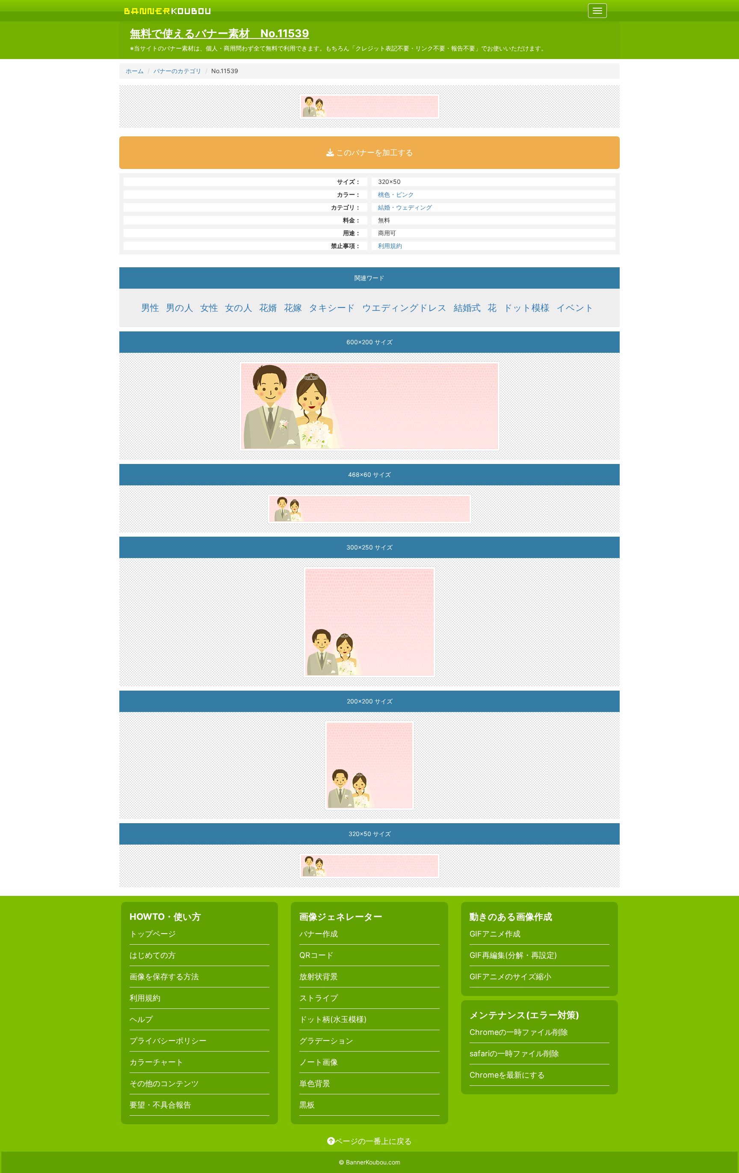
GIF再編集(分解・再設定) (513, 955)
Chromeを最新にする (507, 1074)
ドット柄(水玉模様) (333, 1019)
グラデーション (326, 1040)
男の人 (179, 307)
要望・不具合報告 (160, 1104)
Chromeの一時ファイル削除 (519, 1032)
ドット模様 (526, 307)
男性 (150, 307)
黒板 (307, 1104)
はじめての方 (153, 955)
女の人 (238, 307)
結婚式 (467, 307)
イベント (575, 307)
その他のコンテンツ (164, 1083)
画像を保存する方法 (164, 976)
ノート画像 (318, 1062)
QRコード (316, 955)
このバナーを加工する (373, 152)
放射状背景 (318, 976)
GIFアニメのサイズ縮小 (510, 976)
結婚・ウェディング (405, 207)
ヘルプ (141, 1019)
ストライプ (318, 997)
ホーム (135, 70)
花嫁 (293, 307)
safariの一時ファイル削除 (514, 1053)
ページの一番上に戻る (373, 1141)
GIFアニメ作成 (495, 933)
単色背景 (314, 1083)
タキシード (332, 307)
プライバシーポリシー (168, 1040)
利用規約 (390, 245)
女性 (209, 307)
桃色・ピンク (396, 194)
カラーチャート (156, 1062)
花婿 (268, 307)
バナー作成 (318, 933)
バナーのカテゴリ (177, 70)
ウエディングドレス (404, 307)
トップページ (153, 933)
